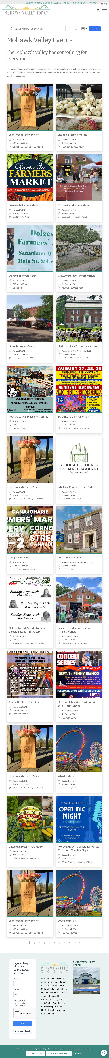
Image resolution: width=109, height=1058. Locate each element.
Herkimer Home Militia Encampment (78, 346)
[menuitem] (43, 2)
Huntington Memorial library (25, 358)
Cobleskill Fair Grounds (71, 499)
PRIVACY (93, 2)
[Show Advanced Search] (69, 28)
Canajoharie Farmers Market (24, 557)
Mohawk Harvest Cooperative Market (77, 862)
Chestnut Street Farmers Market (26, 846)
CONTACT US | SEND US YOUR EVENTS (43, 2)
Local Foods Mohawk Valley (24, 134)
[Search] (97, 11)
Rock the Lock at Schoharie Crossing (28, 416)
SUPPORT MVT (80, 2)
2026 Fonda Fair (67, 776)
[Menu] (103, 11)
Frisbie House (67, 569)
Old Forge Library (20, 714)
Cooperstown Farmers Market (74, 205)
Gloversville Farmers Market (24, 205)
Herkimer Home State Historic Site (76, 358)
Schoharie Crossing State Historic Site (28, 643)
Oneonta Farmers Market (22, 346)
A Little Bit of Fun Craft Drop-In (25, 702)
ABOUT (67, 2)
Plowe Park (17, 287)
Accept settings (35, 1053)
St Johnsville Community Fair (73, 416)
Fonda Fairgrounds (69, 788)
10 (74, 943)
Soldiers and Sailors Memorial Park (76, 428)
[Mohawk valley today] (26, 11)
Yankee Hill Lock (19, 428)
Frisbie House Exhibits (70, 557)
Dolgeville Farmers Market (23, 275)
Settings (77, 1053)
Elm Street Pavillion (21, 217)
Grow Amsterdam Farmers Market (76, 275)
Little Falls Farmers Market (72, 134)
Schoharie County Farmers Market (76, 487)
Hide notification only (58, 1053)
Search (95, 29)
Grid (83, 28)
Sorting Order (76, 28)
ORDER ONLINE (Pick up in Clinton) (28, 146)
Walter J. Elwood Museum (72, 287)
